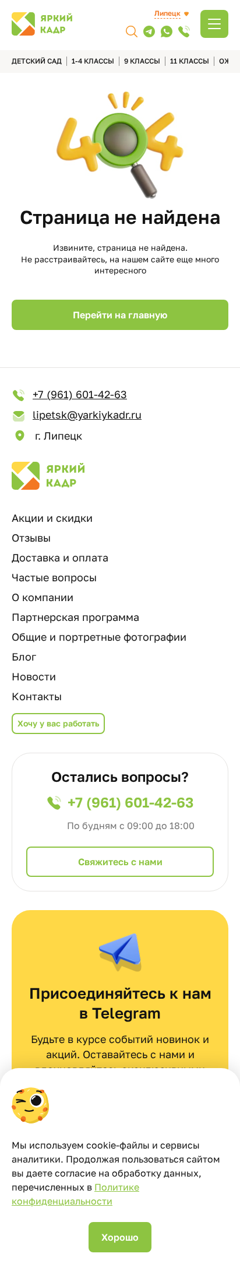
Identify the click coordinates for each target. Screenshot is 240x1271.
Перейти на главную (120, 315)
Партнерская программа (75, 616)
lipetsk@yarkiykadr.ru (87, 414)
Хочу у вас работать (58, 723)
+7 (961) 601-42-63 (80, 394)
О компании (42, 597)
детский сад (37, 61)
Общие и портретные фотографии (99, 636)
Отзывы (31, 537)
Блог (24, 656)
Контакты (37, 696)
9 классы (142, 61)
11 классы (189, 61)
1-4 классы (93, 61)
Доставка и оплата (60, 557)
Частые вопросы (54, 577)
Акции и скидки (52, 517)
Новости (34, 676)
